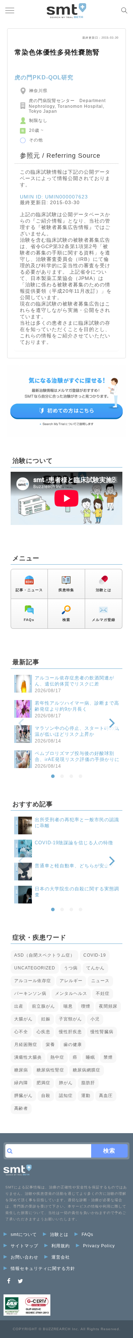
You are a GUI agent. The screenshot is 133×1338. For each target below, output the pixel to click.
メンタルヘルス (71, 993)
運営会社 (60, 1257)
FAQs (29, 620)
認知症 (66, 1095)
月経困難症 (25, 1044)
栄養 (50, 1044)
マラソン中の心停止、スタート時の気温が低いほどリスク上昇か (77, 731)
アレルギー (71, 980)
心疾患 (43, 1031)
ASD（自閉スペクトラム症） (44, 955)
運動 (85, 1095)
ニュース (100, 980)
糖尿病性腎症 (50, 1070)
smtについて (24, 1234)
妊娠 (45, 1019)
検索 (66, 620)
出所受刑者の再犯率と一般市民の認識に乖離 (77, 822)
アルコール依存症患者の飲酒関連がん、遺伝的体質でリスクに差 (74, 681)
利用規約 (60, 1245)
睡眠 (90, 1057)
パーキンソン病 (30, 993)
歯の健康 (72, 1044)
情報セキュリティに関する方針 (43, 1268)
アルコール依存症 (32, 980)
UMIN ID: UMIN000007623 (54, 197)
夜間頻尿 (108, 1006)
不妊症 (103, 993)
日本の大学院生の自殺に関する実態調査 (77, 891)
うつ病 (71, 967)
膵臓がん (23, 1095)
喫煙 (85, 1006)
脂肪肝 (88, 1082)
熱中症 (57, 1057)
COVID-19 (94, 955)
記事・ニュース (29, 590)
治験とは (103, 590)
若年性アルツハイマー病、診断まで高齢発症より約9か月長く (77, 706)
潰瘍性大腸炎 (28, 1057)
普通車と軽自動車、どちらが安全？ (74, 865)
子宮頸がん (70, 1019)
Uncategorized (34, 967)
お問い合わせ (24, 1257)
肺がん (66, 1082)
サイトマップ (24, 1245)
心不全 (21, 1031)
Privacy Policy (99, 1245)
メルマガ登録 (103, 620)
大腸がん (23, 1019)
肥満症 (43, 1082)
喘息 (68, 1006)
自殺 (45, 1095)
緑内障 (21, 1082)
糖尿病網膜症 (86, 1070)
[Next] (111, 723)
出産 (18, 1006)
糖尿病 (21, 1070)
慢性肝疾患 (70, 1031)
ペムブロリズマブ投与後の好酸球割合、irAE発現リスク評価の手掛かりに (77, 756)
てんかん (95, 967)
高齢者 (21, 1108)
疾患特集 (66, 590)
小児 (95, 1019)
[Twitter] (20, 1281)
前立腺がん (43, 1006)
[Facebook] (9, 1281)
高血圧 (106, 1095)
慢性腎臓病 (101, 1031)
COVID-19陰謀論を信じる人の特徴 (74, 842)
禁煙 (108, 1057)
